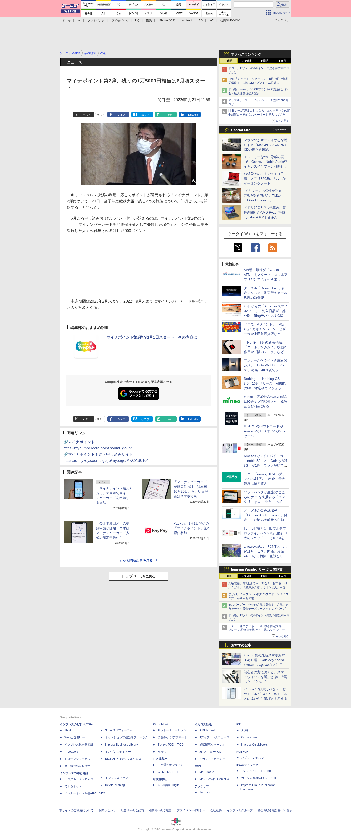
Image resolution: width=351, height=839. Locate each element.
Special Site (240, 130)
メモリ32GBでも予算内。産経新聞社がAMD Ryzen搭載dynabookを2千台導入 (265, 212)
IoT (211, 20)
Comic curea (249, 737)
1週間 (264, 60)
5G (201, 20)
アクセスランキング (246, 54)
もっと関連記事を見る (136, 560)
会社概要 (216, 810)
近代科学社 (160, 779)
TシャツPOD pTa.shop (256, 770)
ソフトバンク (96, 20)
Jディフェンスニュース (214, 737)
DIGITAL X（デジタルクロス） (124, 759)
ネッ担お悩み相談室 (77, 766)
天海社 (245, 730)
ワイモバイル (119, 20)
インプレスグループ (240, 810)
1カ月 (282, 60)
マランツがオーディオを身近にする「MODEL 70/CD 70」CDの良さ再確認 (265, 144)
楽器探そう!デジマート (172, 737)
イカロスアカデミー (212, 759)
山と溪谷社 (160, 759)
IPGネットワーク (247, 765)
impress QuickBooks (254, 744)
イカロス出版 (203, 724)
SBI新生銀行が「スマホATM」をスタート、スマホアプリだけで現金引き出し (265, 274)
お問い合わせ (107, 810)
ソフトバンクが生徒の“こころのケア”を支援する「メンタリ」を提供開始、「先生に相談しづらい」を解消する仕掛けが (265, 501)
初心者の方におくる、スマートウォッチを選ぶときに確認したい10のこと (265, 677)
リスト (101, 114)
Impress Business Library (121, 744)
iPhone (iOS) (167, 20)
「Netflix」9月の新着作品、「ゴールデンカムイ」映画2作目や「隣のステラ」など (265, 347)
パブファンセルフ (252, 757)
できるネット (73, 786)
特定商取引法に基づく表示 (275, 810)
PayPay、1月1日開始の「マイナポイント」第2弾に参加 (191, 528)
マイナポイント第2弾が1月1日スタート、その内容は (152, 337)
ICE (238, 724)
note (169, 114)
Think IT (69, 730)
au (79, 20)
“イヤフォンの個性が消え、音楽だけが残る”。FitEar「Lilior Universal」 (264, 195)
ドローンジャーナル (77, 759)
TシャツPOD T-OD (171, 744)
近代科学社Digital (169, 785)
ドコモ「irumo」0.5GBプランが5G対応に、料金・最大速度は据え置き (264, 478)
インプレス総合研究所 (78, 744)
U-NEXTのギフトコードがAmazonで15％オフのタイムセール (265, 431)
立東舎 (162, 751)
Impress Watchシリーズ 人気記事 (257, 569)
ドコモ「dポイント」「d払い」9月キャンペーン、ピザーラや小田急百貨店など (265, 329)
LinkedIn (193, 114)
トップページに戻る (138, 576)
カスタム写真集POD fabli (258, 778)
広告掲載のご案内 (132, 810)
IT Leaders (71, 751)
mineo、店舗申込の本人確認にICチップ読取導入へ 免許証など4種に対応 (265, 401)
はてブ (145, 114)
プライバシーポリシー (191, 810)
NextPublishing (115, 785)
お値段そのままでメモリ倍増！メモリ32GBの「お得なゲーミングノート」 (265, 178)
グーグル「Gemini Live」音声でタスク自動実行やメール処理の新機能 (265, 292)
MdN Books (206, 772)
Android (187, 20)
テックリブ (202, 786)
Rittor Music (161, 724)
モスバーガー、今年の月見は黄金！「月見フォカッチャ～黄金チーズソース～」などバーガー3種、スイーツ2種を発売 (258, 608)
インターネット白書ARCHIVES (84, 793)
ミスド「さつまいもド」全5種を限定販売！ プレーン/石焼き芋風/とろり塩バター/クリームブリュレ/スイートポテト (258, 630)
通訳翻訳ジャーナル (212, 744)
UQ (137, 20)
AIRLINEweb (207, 730)
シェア (121, 114)
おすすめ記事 (241, 645)
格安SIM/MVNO (230, 20)
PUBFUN (242, 751)
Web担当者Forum (75, 737)
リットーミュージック (172, 730)
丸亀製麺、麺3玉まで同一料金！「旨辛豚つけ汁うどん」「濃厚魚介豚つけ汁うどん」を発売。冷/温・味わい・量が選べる (257, 587)
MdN (198, 766)
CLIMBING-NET (168, 772)
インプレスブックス (118, 778)
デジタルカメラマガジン (80, 779)
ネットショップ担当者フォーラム (126, 737)
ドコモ (66, 20)
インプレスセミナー (118, 751)
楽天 (149, 20)
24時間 (246, 60)
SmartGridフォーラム (119, 730)
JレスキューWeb (210, 751)
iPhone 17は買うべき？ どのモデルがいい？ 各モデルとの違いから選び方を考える (265, 693)
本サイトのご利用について (76, 810)
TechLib (204, 792)
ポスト (87, 114)
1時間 (228, 60)
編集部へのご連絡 (160, 810)
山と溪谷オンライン (170, 765)
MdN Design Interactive (214, 779)
